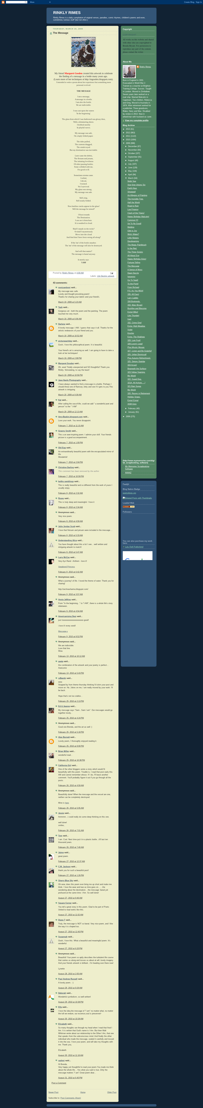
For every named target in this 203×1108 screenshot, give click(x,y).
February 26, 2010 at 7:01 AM (71, 831)
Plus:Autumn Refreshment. (139, 358)
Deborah (62, 993)
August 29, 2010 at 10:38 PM (70, 1002)
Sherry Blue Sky (65, 881)
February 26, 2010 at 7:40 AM (71, 847)
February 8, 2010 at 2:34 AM (70, 507)
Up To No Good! (134, 224)
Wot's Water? (133, 234)
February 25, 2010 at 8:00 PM (71, 746)
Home (82, 1092)
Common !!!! (133, 220)
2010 (128, 140)
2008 (128, 417)
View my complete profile (136, 120)
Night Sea (132, 181)
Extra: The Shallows (136, 337)
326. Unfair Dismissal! (137, 355)
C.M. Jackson (64, 867)
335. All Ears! (133, 294)
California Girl (64, 765)
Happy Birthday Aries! (137, 259)
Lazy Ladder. (133, 298)
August (131, 160)
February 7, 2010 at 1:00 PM (70, 443)
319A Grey (132, 404)
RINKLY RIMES (67, 12)
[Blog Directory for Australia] (129, 507)
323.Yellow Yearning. (136, 372)
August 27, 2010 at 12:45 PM (70, 932)
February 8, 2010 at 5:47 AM (70, 552)
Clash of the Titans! (136, 213)
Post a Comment (59, 1083)
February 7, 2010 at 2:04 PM (70, 462)
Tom (60, 836)
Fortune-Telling (134, 263)
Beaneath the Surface (137, 369)
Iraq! (129, 319)
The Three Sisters (135, 252)
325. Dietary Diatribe (136, 362)
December (132, 146)
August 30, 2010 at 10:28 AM (70, 1019)
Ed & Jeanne (64, 706)
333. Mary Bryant (135, 305)
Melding (131, 227)
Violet (130, 330)
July (130, 164)
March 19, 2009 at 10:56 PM (70, 375)
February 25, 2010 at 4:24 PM (71, 718)
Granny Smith (64, 431)
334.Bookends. (134, 301)
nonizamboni (64, 288)
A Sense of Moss (135, 270)
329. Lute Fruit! (134, 340)
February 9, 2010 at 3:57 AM (70, 594)
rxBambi (62, 678)
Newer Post (53, 1092)
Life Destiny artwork (105, 276)
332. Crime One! (135, 323)
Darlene (61, 324)
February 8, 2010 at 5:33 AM (70, 535)
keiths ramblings (66, 481)
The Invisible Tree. (136, 199)
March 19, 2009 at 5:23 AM (70, 302)
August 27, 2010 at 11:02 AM (70, 915)
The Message (133, 266)
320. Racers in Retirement (139, 393)
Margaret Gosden (66, 363)
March (131, 178)
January (132, 412)
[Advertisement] (136, 574)
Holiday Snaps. (134, 397)
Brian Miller (63, 751)
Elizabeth (62, 1024)
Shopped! (132, 192)
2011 (128, 136)
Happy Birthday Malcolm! (138, 217)
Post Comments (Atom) (70, 1098)
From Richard (133, 287)
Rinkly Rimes (145, 67)
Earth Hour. (132, 188)
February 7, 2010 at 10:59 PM (71, 476)
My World (132, 376)
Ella (60, 1007)
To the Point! (133, 284)
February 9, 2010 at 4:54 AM (70, 611)
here (67, 803)
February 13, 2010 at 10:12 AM (71, 656)
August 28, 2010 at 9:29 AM (70, 988)
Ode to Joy (132, 231)
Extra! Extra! (133, 400)
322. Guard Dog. (135, 379)
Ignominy (131, 277)
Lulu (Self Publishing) (134, 547)
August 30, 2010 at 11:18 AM (70, 1055)
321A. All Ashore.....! (136, 383)
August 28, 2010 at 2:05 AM (70, 974)
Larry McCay (64, 557)
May (130, 171)
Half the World (134, 203)
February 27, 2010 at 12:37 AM (71, 861)
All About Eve (133, 256)
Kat (59, 400)
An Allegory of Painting (137, 195)
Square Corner (65, 903)
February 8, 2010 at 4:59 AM (70, 521)
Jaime (61, 853)
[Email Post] (111, 273)
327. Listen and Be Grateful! (140, 351)
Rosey (61, 498)
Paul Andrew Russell (67, 979)
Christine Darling (66, 467)
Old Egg (62, 448)
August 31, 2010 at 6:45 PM (70, 1078)
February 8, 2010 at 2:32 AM (70, 493)
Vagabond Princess (66, 567)
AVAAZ (128, 473)
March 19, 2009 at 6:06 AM (70, 319)
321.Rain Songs (134, 386)
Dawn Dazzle (133, 273)
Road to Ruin (133, 206)
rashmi (61, 1061)
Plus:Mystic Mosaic (136, 347)
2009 (128, 143)
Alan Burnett (64, 737)
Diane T (61, 920)
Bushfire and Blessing (137, 308)
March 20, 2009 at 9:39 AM (70, 395)
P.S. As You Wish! (135, 291)
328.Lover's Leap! (135, 344)
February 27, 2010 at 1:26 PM (71, 875)
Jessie (61, 813)
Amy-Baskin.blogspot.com (70, 417)
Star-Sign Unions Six (136, 185)
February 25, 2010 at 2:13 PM (71, 701)
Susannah (62, 937)
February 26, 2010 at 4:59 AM (71, 785)
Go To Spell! (133, 280)
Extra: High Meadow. (136, 326)
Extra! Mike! (133, 312)
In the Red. (132, 248)
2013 (128, 129)
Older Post (112, 1092)
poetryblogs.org (129, 493)
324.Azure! (132, 365)
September (133, 157)
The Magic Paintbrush (137, 245)
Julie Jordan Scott (66, 526)
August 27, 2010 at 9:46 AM (70, 898)
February (132, 408)
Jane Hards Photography (69, 380)
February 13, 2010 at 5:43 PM (71, 673)
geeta (60, 661)
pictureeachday (65, 341)
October (132, 153)
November (132, 150)
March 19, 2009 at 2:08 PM (70, 358)
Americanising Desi (67, 616)
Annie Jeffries (64, 600)
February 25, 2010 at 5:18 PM (71, 732)
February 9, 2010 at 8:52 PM (70, 637)
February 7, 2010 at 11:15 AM (71, 426)
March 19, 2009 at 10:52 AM (70, 336)
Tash (60, 307)
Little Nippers (133, 238)
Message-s (63, 631)
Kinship (131, 333)
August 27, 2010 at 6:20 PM (70, 949)
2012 (128, 133)
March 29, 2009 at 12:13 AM (70, 412)
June (130, 168)
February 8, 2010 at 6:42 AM (70, 572)
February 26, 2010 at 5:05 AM (71, 808)
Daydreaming (133, 241)
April (130, 175)
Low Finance (133, 209)
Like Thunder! (133, 316)
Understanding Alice (67, 540)
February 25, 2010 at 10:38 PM (71, 760)
